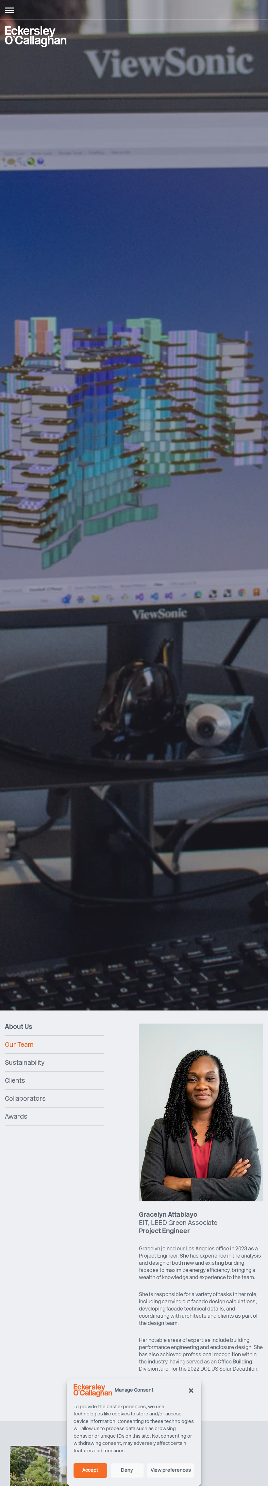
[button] (191, 1390)
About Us (18, 1027)
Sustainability (24, 1063)
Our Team (19, 1045)
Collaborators (25, 1099)
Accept (90, 1470)
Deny (127, 1470)
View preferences (171, 1470)
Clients (15, 1081)
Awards (16, 1117)
